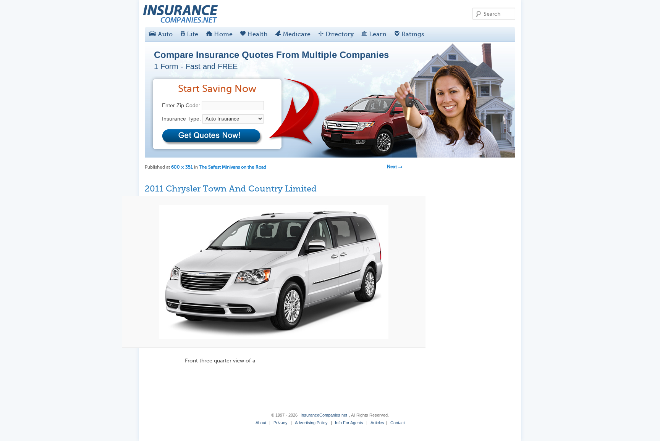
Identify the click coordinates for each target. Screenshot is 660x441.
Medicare (296, 34)
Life (191, 34)
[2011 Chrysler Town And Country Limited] (274, 272)
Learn (377, 34)
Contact (397, 422)
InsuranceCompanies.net (324, 415)
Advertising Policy (311, 422)
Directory (339, 34)
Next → (395, 166)
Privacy (280, 422)
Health (257, 34)
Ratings (412, 34)
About (261, 422)
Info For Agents (349, 422)
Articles (377, 422)
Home (222, 34)
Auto (164, 34)
